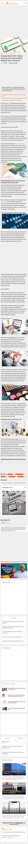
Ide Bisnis (5, 53)
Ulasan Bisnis (11, 53)
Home (2, 53)
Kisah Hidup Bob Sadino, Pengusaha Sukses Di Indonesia (14, 561)
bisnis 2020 (3, 201)
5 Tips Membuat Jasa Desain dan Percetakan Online (14, 98)
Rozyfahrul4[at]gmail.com (9, 837)
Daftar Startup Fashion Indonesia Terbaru (11, 100)
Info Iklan (12, 823)
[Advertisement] (14, 21)
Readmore (20, 779)
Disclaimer (8, 823)
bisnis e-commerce (19, 143)
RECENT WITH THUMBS (8, 684)
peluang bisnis (22, 439)
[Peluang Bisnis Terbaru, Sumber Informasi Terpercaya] (12, 4)
